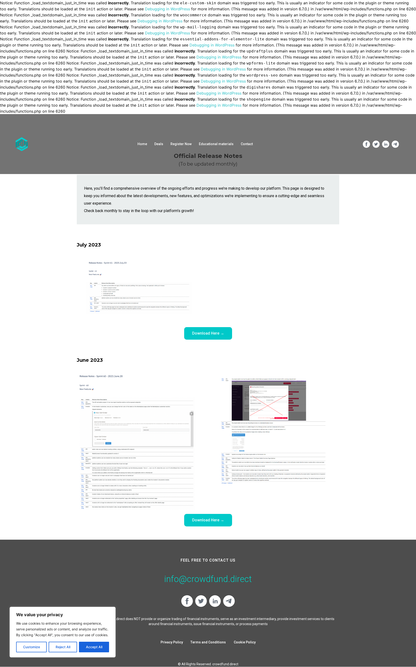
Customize (31, 647)
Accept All (94, 647)
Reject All (63, 647)
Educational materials (216, 144)
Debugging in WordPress (167, 8)
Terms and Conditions (208, 642)
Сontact (247, 144)
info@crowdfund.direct (208, 579)
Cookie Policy (245, 642)
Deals (158, 144)
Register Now (181, 144)
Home (142, 144)
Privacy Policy (172, 642)
